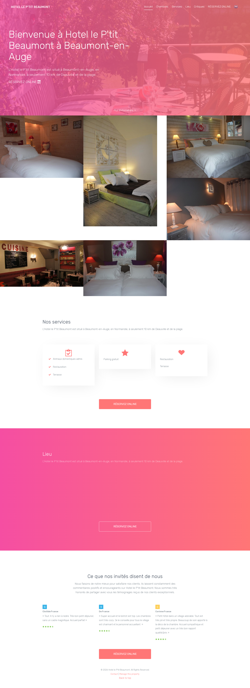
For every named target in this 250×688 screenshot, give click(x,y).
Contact (114, 674)
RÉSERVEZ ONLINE (219, 6)
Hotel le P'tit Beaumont (30, 7)
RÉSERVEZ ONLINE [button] (125, 404)
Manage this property (129, 674)
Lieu (188, 6)
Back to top (125, 678)
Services (177, 6)
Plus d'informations (124, 110)
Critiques (199, 6)
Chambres (162, 6)
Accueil (148, 6)
